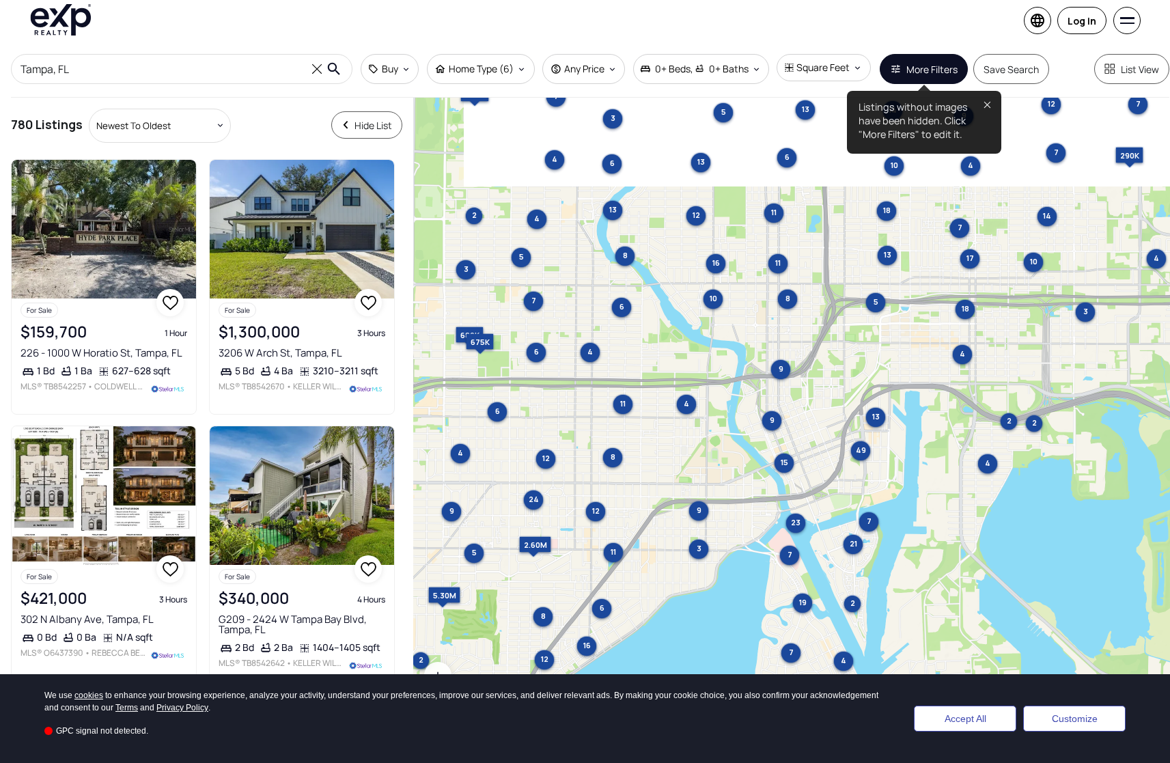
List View (1140, 69)
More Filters (932, 69)
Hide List (373, 125)
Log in (1082, 20)
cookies (88, 695)
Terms (126, 707)
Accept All (965, 718)
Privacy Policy (182, 707)
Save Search (1011, 69)
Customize (1075, 718)
